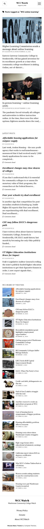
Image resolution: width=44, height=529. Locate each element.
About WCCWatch (22, 519)
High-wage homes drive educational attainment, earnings (28, 444)
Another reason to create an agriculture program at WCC (26, 403)
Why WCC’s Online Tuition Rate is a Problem (28, 464)
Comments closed (9, 162)
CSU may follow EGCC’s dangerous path (19, 224)
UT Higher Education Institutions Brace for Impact (19, 254)
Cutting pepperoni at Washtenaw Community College (28, 341)
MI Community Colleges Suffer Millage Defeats (27, 351)
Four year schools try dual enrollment (21, 195)
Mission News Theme (14, 526)
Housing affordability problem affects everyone (27, 423)
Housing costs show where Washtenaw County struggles (27, 433)
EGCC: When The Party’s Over (27, 371)
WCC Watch (22, 3)
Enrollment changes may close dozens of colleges (21, 169)
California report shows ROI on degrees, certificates (27, 454)
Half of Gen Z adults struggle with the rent (27, 392)
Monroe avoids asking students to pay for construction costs (28, 474)
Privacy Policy (22, 510)
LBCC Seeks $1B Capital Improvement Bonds (25, 362)
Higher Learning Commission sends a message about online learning (21, 48)
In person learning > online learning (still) (20, 104)
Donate (22, 515)
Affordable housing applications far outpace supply (20, 139)
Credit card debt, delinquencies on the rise (29, 382)
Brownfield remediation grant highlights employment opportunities (27, 332)
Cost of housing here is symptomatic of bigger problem (28, 413)
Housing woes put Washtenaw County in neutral (27, 485)
